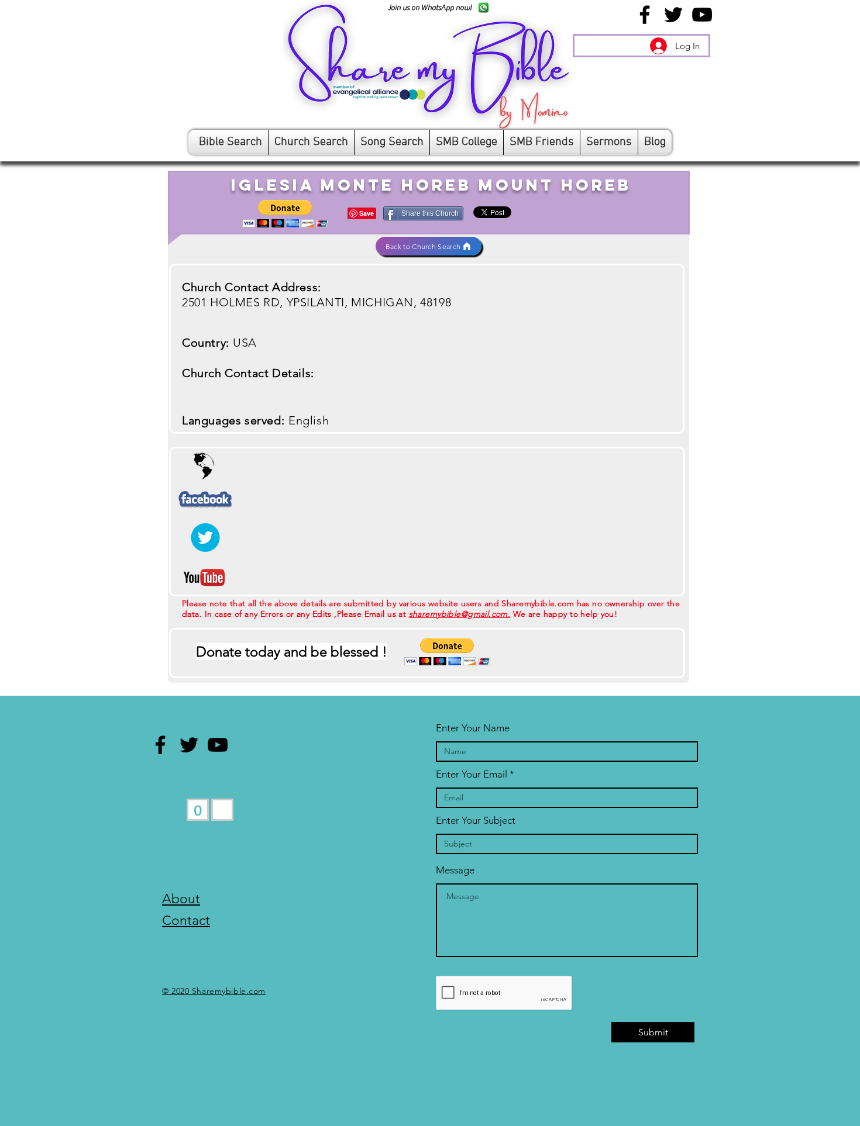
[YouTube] (702, 14)
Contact (186, 920)
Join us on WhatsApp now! (430, 7)
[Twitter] (673, 14)
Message (455, 870)
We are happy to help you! (563, 614)
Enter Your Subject (475, 820)
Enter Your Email (471, 774)
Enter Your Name (473, 728)
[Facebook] (644, 14)
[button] (285, 213)
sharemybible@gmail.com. (460, 614)
